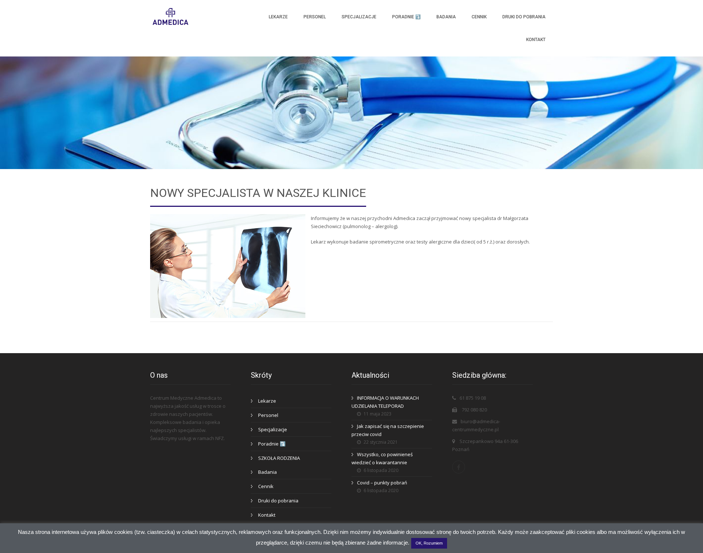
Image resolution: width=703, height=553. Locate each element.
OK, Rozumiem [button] (429, 543)
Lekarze (278, 16)
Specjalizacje (359, 16)
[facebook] (458, 467)
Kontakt (536, 39)
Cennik (479, 16)
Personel (315, 16)
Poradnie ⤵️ (406, 16)
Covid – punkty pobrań (382, 482)
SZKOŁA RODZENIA (279, 458)
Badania (446, 16)
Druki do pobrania (524, 16)
